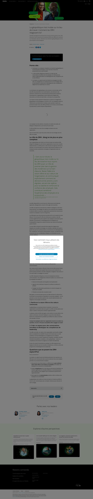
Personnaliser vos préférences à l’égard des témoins (46, 259)
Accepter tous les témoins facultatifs (46, 254)
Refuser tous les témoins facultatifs (46, 256)
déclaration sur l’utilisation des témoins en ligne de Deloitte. (49, 249)
